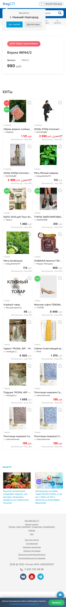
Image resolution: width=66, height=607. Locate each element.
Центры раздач (31, 524)
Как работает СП (32, 521)
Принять (56, 602)
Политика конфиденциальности (31, 554)
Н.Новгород (37, 527)
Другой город (33, 24)
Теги (32, 534)
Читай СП (6, 467)
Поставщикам (32, 543)
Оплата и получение (31, 551)
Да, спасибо (14, 24)
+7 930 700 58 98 (33, 569)
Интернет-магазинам (32, 547)
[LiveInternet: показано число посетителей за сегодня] (14, 585)
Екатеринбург (49, 527)
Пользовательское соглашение (31, 558)
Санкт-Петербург (23, 527)
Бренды (32, 530)
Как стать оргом (32, 540)
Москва (12, 527)
